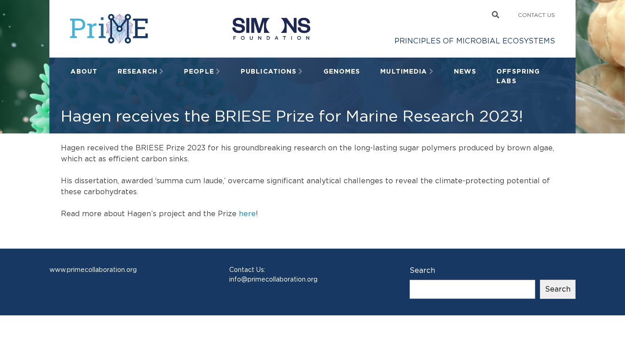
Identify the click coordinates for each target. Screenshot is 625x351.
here (247, 213)
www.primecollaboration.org (93, 269)
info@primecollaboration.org (273, 279)
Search (422, 270)
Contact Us (536, 14)
